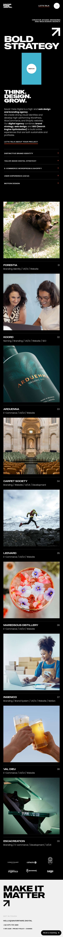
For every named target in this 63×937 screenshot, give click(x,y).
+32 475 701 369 (10, 925)
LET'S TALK (43, 6)
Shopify (29, 120)
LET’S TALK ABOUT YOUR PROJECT (21, 142)
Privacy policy (18, 928)
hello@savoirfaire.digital (17, 921)
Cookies (29, 928)
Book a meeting (50, 933)
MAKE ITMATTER (24, 891)
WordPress (36, 117)
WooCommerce (12, 120)
